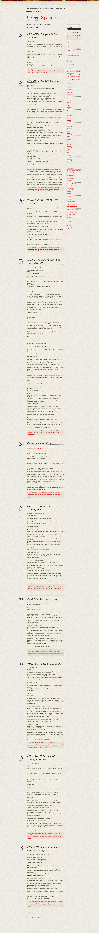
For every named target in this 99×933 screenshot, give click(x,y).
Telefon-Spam (45, 189)
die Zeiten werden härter (39, 443)
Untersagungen (42, 190)
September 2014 (70, 128)
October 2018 (69, 92)
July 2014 (68, 129)
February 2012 (69, 157)
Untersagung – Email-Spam (72, 204)
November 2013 (69, 136)
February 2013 (69, 147)
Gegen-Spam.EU (43, 17)
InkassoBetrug (57, 833)
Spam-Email (42, 432)
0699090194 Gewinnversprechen (43, 598)
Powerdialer (37, 651)
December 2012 (69, 149)
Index (51, 8)
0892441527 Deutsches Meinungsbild (38, 508)
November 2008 (69, 163)
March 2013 (69, 146)
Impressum (46, 8)
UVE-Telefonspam (70, 215)
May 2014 (68, 133)
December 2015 (69, 116)
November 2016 (69, 103)
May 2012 (68, 154)
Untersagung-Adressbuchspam (39, 588)
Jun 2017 (21, 261)
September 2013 (70, 139)
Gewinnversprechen (48, 649)
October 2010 (69, 162)
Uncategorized (69, 199)
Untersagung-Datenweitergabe (33, 190)
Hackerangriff (37, 430)
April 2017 (69, 99)
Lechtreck (68, 68)
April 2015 (69, 120)
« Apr (68, 42)
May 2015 (68, 118)
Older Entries (29, 912)
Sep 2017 (21, 83)
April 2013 (69, 144)
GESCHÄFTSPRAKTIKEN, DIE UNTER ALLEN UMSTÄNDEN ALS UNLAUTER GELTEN (56, 5)
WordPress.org (69, 228)
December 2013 (69, 134)
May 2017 (21, 444)
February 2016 (69, 115)
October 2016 (69, 105)
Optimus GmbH (45, 796)
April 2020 (69, 89)
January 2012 (69, 159)
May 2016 (68, 112)
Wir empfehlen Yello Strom (72, 53)
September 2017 (70, 94)
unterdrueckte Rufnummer (71, 202)
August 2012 (69, 152)
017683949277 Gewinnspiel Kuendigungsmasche (41, 757)
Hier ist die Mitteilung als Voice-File (34, 857)
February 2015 (69, 123)
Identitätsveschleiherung (49, 69)
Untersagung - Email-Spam (50, 432)
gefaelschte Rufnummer (39, 585)
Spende (57, 8)
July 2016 (68, 108)
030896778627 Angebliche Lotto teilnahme (43, 35)
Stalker (36, 70)
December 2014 (69, 126)
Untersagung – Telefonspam (72, 206)
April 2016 (69, 113)
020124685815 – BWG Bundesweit (44, 81)
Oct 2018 (21, 35)
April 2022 (69, 86)
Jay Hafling (48, 917)
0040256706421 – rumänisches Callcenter (42, 201)
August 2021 (69, 87)
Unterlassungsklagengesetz (34, 11)
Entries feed (69, 225)
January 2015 (69, 125)
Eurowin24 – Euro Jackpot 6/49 (73, 48)
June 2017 (68, 95)
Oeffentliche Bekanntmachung (33, 432)
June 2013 (68, 141)
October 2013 (69, 138)
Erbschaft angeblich (70, 175)
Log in (68, 224)
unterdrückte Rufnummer (71, 201)
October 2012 (69, 151)
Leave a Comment (44, 72)
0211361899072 (76, 74)
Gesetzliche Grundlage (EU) (34, 8)
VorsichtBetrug (37, 72)
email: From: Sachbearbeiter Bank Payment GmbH (44, 261)
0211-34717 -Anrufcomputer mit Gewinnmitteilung (43, 848)
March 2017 (69, 100)
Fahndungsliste (30, 5)
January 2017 (69, 102)
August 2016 (69, 107)
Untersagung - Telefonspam (48, 70)
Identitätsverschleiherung (40, 69)
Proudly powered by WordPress (32, 917)
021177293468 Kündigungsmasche (44, 663)
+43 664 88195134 (70, 52)
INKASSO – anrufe (70, 50)
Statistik (62, 8)
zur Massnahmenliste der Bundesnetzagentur (37, 448)
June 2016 (68, 110)
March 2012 (69, 155)
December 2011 (69, 160)
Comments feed (69, 227)
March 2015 (69, 121)
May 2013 (68, 142)
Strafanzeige (40, 70)
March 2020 (69, 90)
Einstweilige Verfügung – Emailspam (74, 170)
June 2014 (68, 131)
